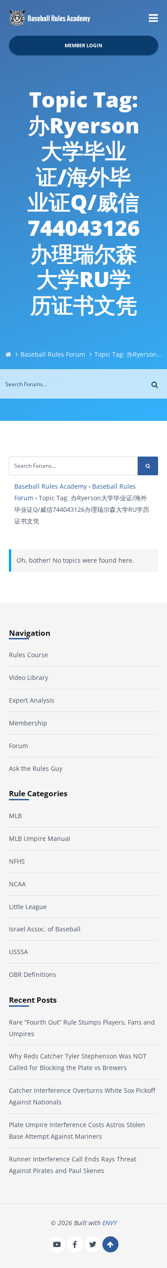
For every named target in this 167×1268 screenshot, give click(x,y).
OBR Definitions (32, 974)
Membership (28, 723)
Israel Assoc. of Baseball (45, 929)
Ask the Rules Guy (35, 768)
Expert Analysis (31, 700)
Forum (18, 745)
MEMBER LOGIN (83, 45)
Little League (28, 906)
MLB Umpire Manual (39, 838)
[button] (153, 18)
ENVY (109, 1223)
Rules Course (28, 654)
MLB (15, 815)
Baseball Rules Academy (50, 486)
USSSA (18, 951)
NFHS (17, 861)
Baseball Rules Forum (52, 354)
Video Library (28, 677)
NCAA (17, 884)
